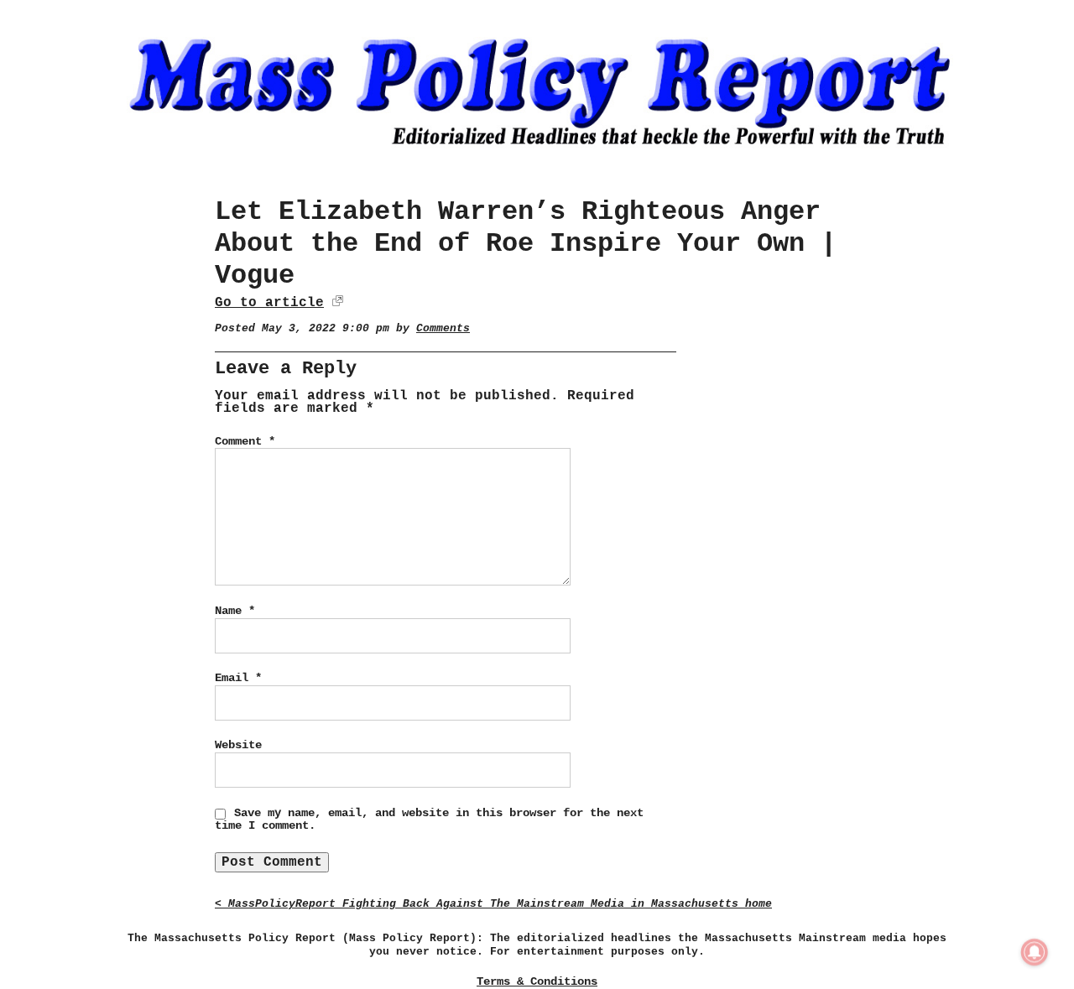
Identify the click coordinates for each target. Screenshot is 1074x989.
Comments (443, 328)
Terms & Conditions (537, 981)
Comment (245, 441)
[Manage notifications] (1034, 952)
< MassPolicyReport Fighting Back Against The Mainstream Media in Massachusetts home (493, 904)
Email (238, 677)
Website (238, 745)
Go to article (269, 302)
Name (235, 610)
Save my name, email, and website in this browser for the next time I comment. (429, 819)
